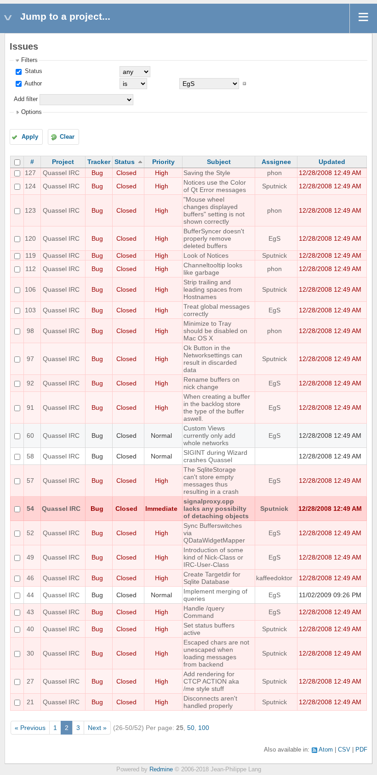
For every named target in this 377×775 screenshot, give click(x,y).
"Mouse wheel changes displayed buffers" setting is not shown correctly (214, 210)
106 (30, 289)
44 (30, 595)
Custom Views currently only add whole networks (209, 435)
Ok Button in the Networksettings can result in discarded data (212, 358)
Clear (67, 137)
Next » (97, 727)
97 (30, 358)
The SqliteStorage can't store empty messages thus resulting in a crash (211, 480)
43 (30, 612)
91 (30, 407)
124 (30, 186)
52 (30, 533)
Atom (326, 750)
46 (30, 578)
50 (190, 727)
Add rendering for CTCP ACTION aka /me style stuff (211, 681)
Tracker (98, 161)
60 (30, 435)
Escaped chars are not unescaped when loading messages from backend (216, 653)
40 (30, 629)
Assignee (276, 161)
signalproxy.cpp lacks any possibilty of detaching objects (216, 509)
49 (30, 557)
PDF (361, 750)
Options (31, 112)
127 (30, 172)
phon (274, 172)
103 (30, 310)
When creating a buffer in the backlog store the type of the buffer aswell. (216, 407)
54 (30, 508)
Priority (163, 161)
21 (30, 702)
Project (63, 161)
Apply (30, 137)
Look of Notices (205, 255)
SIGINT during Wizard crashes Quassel (215, 456)
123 (30, 210)
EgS (274, 238)
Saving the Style (206, 172)
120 (30, 238)
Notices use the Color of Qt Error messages (214, 186)
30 (30, 653)
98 (30, 330)
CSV (344, 750)
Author (32, 83)
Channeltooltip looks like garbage (212, 268)
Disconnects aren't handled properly (210, 702)
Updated (332, 161)
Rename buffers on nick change (211, 383)
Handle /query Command (203, 612)
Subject (219, 161)
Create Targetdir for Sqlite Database (211, 578)
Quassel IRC (61, 172)
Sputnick (274, 186)
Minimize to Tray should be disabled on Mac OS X (215, 331)
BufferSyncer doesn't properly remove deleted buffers (213, 238)
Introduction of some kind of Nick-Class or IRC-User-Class (213, 557)
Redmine (161, 769)
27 (30, 681)
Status (32, 71)
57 (30, 480)
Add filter (26, 99)
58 (30, 456)
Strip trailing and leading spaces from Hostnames (212, 289)
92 (30, 383)
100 (203, 727)
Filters (29, 60)
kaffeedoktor (274, 578)
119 (30, 255)
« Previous (30, 727)
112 (30, 268)
